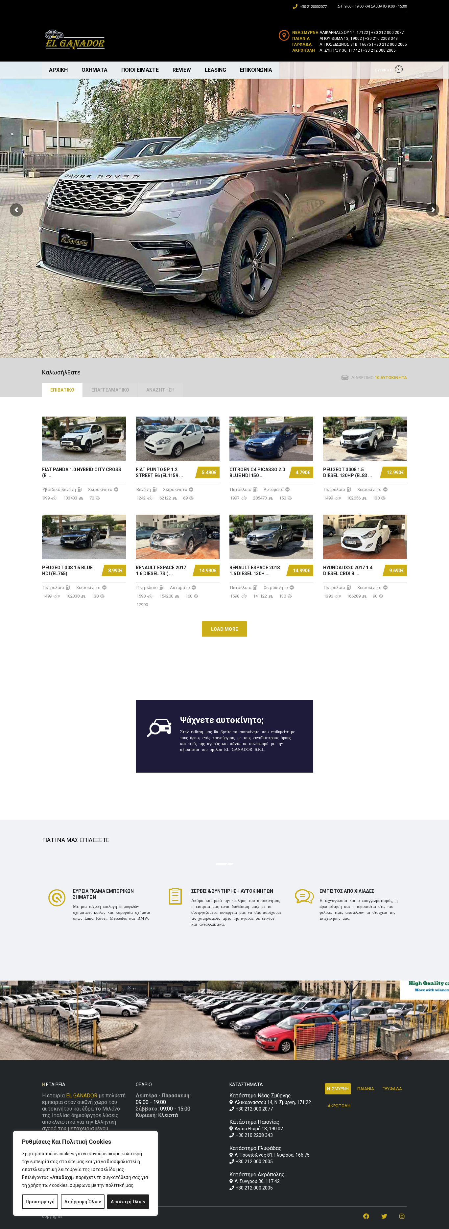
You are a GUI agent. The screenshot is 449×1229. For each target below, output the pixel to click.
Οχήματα (94, 70)
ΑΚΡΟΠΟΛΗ (339, 1105)
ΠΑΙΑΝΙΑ (365, 1088)
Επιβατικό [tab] (62, 390)
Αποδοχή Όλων (128, 1201)
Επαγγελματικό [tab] (110, 390)
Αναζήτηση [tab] (160, 390)
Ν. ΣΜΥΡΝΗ (338, 1088)
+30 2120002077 (313, 6)
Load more (224, 629)
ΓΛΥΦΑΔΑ (392, 1088)
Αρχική (58, 70)
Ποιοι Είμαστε (140, 70)
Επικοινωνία (256, 70)
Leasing (215, 70)
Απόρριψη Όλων (82, 1201)
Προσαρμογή (40, 1201)
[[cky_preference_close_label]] (129, 987)
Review (182, 70)
